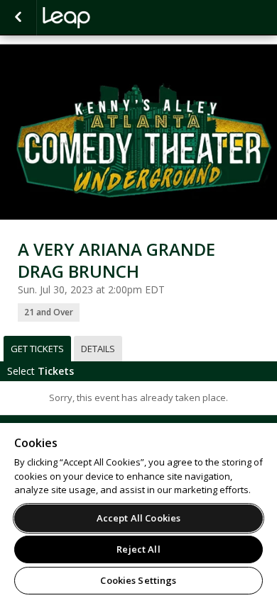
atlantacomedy (114, 17)
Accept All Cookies (138, 518)
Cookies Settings (138, 580)
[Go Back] (18, 17)
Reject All (138, 549)
